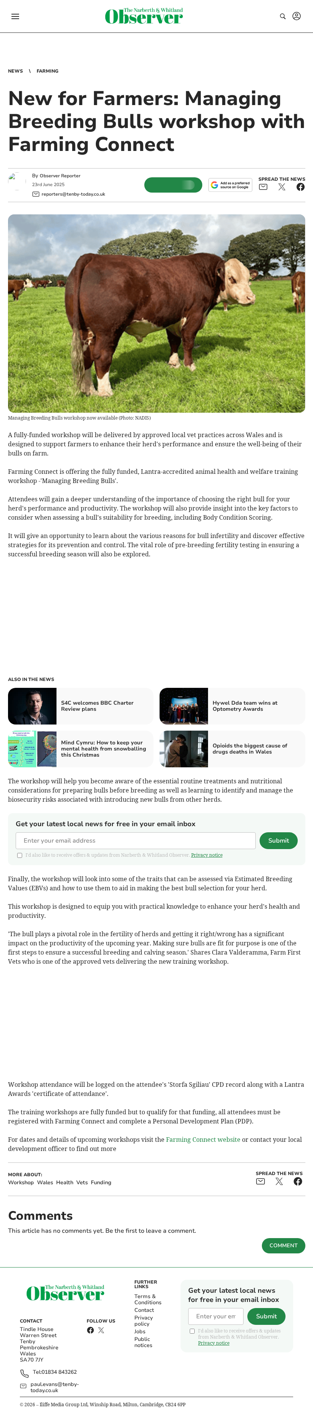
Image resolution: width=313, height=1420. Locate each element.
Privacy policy (143, 1321)
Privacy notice (207, 855)
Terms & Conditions (147, 1299)
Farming (47, 71)
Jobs (139, 1331)
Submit (278, 840)
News (15, 71)
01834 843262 (59, 1372)
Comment (283, 1245)
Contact (144, 1310)
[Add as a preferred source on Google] (230, 185)
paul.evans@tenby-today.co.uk (55, 1387)
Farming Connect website (203, 1139)
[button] (15, 16)
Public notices (143, 1342)
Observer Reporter (60, 176)
